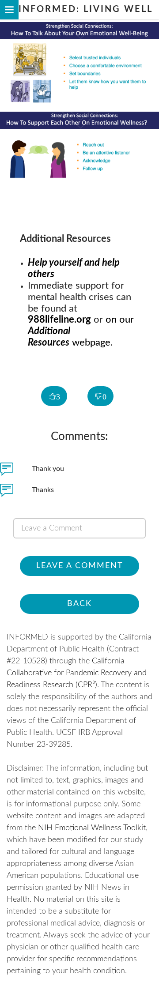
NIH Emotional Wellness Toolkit (92, 828)
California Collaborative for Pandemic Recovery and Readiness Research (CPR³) (77, 673)
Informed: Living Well (84, 9)
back (79, 604)
